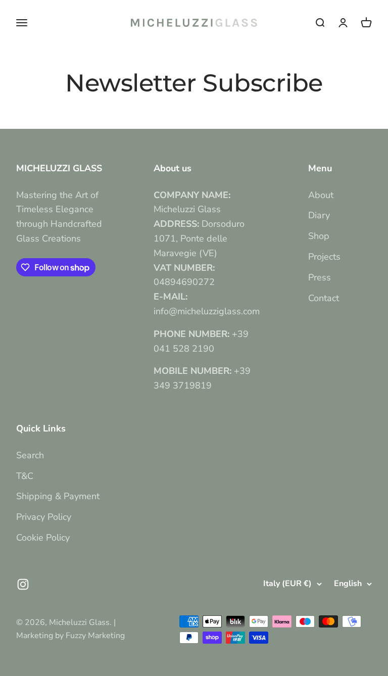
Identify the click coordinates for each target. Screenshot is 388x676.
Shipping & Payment (58, 496)
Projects (324, 257)
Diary (319, 215)
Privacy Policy (43, 517)
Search (30, 455)
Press (319, 277)
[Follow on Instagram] (23, 584)
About (320, 195)
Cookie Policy (43, 538)
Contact (323, 298)
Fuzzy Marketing (95, 635)
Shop (318, 236)
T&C (24, 476)
